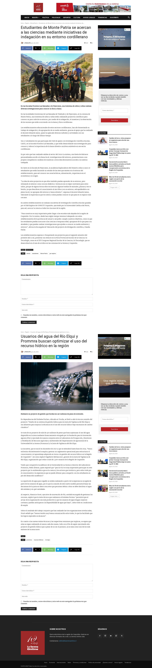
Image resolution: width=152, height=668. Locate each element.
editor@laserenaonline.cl (67, 641)
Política (45, 17)
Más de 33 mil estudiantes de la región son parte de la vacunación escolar (119, 179)
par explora (53, 253)
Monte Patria (43, 253)
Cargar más (113, 187)
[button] (128, 18)
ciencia (28, 253)
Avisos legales (89, 17)
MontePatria (34, 23)
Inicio (26, 17)
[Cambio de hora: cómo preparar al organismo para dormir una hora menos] (103, 140)
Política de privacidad (94, 662)
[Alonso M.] (22, 43)
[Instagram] (105, 636)
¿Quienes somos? (108, 662)
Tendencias (102, 17)
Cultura (76, 17)
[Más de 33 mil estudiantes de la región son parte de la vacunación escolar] (103, 179)
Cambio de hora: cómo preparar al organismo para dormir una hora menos (120, 140)
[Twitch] (116, 636)
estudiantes (35, 253)
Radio (69, 662)
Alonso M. (28, 43)
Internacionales (61, 662)
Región (35, 17)
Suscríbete (114, 17)
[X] (122, 636)
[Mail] (111, 636)
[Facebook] (100, 636)
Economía (52, 662)
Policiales (56, 17)
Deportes (67, 17)
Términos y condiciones (79, 662)
